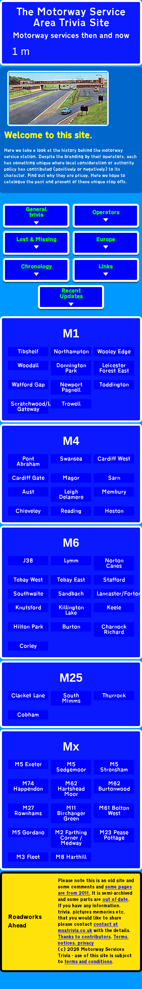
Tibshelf (28, 351)
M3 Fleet (28, 857)
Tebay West (28, 579)
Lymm (71, 560)
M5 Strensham (114, 767)
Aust (28, 491)
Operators (106, 213)
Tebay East (71, 579)
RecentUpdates (71, 294)
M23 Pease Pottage (113, 835)
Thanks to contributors (84, 937)
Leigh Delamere (71, 494)
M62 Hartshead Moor (71, 789)
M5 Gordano (28, 832)
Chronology (36, 267)
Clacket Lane (28, 695)
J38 (28, 560)
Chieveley (28, 511)
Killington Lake (71, 610)
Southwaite (28, 593)
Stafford (114, 579)
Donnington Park (71, 368)
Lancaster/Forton (115, 593)
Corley (28, 646)
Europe (105, 240)
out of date (115, 899)
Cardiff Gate (28, 478)
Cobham (28, 714)
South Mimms (71, 698)
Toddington (114, 384)
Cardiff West (113, 458)
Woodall (28, 365)
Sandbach (71, 593)
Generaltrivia (36, 213)
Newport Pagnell (71, 387)
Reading (71, 511)
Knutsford (28, 607)
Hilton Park (28, 626)
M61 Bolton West (114, 810)
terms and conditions (88, 962)
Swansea (71, 458)
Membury (114, 491)
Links (105, 267)
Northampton (71, 351)
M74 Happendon (28, 786)
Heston (114, 511)
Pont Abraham (28, 461)
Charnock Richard (113, 629)
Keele (114, 607)
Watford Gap (28, 384)
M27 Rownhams (28, 810)
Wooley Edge (114, 351)
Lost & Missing (36, 240)
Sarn (114, 478)
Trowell (71, 404)
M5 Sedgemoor (71, 767)
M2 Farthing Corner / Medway (71, 838)
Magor (71, 478)
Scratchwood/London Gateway (29, 406)
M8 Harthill (71, 857)
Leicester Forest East (114, 368)
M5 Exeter (28, 764)
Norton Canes (114, 563)
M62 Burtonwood (114, 786)
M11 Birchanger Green (71, 813)
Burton (71, 626)
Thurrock (114, 695)
